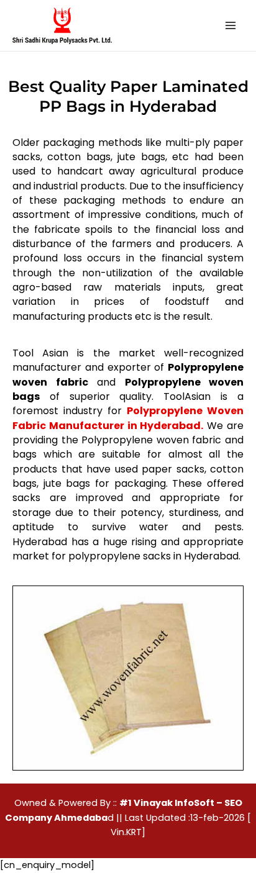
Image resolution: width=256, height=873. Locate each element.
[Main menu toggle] (230, 25)
